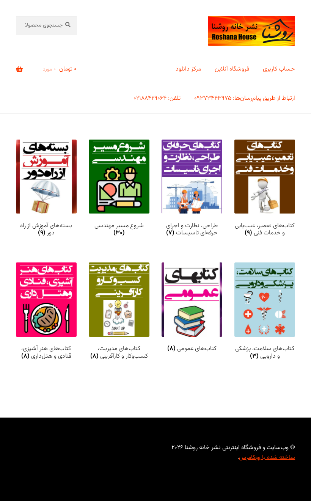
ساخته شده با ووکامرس (267, 457)
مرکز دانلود (188, 69)
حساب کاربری (279, 69)
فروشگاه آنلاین (232, 69)
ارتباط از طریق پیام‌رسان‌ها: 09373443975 (244, 98)
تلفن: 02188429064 (157, 98)
